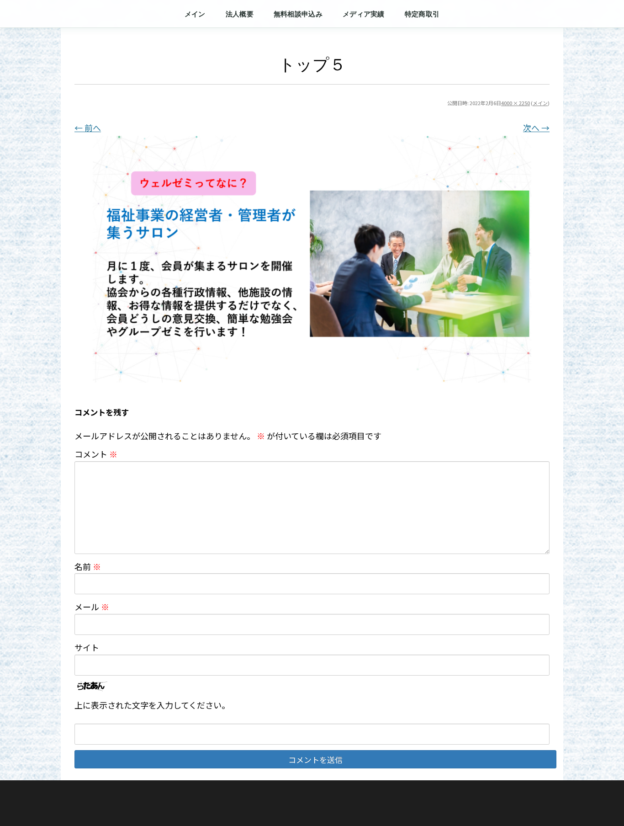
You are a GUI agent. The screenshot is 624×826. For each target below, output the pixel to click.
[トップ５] (312, 259)
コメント (95, 454)
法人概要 (240, 14)
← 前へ (87, 127)
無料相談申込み (298, 14)
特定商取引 (422, 14)
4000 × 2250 (515, 103)
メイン (195, 14)
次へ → (536, 127)
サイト (86, 647)
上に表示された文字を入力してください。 (152, 705)
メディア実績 (364, 14)
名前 (87, 566)
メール (91, 607)
